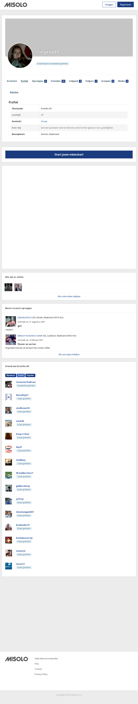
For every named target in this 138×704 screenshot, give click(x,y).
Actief (21, 375)
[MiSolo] (15, 6)
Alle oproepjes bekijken (69, 354)
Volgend (75, 81)
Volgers (91, 81)
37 (42, 115)
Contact (38, 669)
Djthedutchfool (25, 317)
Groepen (107, 81)
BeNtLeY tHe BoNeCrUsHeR (30, 336)
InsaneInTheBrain (26, 382)
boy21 (19, 447)
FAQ (37, 664)
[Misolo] (16, 660)
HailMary (21, 460)
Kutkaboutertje (24, 538)
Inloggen (109, 4)
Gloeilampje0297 (25, 512)
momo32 (20, 551)
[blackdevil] (8, 290)
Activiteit (12, 81)
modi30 (20, 421)
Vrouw (44, 121)
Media (123, 81)
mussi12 (20, 564)
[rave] (18, 290)
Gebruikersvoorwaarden (46, 658)
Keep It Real (22, 434)
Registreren (125, 4)
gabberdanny (23, 486)
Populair (30, 375)
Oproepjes (39, 81)
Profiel (24, 81)
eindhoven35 (23, 408)
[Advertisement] (28, 217)
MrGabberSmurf (24, 473)
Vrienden (57, 81)
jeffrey (20, 499)
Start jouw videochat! (69, 154)
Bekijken (14, 92)
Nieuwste (11, 375)
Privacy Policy (41, 674)
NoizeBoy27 (22, 395)
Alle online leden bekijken (69, 296)
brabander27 (23, 525)
